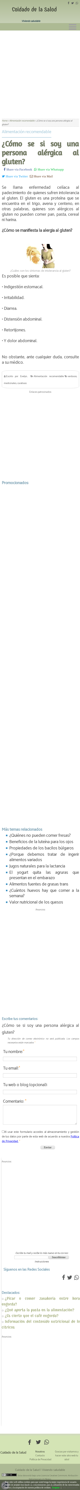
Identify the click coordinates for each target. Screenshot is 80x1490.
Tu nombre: (13, 1051)
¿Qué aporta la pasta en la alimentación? (39, 1309)
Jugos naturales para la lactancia (37, 866)
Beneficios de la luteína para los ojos (41, 841)
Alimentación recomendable (26, 131)
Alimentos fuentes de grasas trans (38, 884)
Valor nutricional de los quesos (36, 902)
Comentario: (14, 1101)
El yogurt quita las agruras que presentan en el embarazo (44, 875)
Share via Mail (43, 176)
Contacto (40, 1456)
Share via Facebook (19, 169)
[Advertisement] (40, 72)
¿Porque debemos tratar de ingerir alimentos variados (44, 857)
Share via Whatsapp (50, 169)
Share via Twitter (16, 176)
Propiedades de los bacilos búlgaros (41, 848)
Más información (70, 1487)
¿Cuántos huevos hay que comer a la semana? (44, 893)
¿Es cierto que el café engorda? (31, 1315)
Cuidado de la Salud (34, 9)
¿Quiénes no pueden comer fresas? (40, 835)
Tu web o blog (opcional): (25, 1084)
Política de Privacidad (40, 1460)
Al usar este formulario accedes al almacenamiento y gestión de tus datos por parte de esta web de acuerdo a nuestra (40, 1137)
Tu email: (11, 1068)
